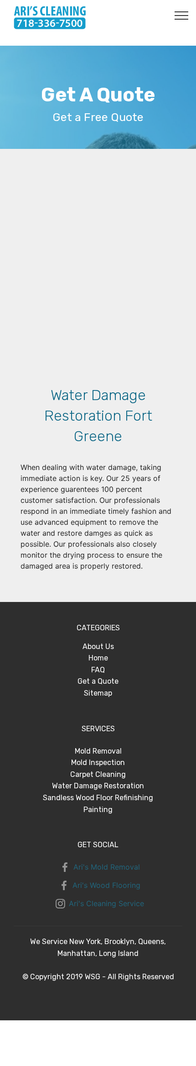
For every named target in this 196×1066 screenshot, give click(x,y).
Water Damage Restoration (98, 785)
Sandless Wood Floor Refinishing (98, 797)
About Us (98, 646)
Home (98, 658)
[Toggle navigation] (182, 15)
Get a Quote (98, 681)
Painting (98, 809)
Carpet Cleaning (98, 774)
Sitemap (98, 693)
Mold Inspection (98, 762)
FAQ (98, 669)
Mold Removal (98, 751)
